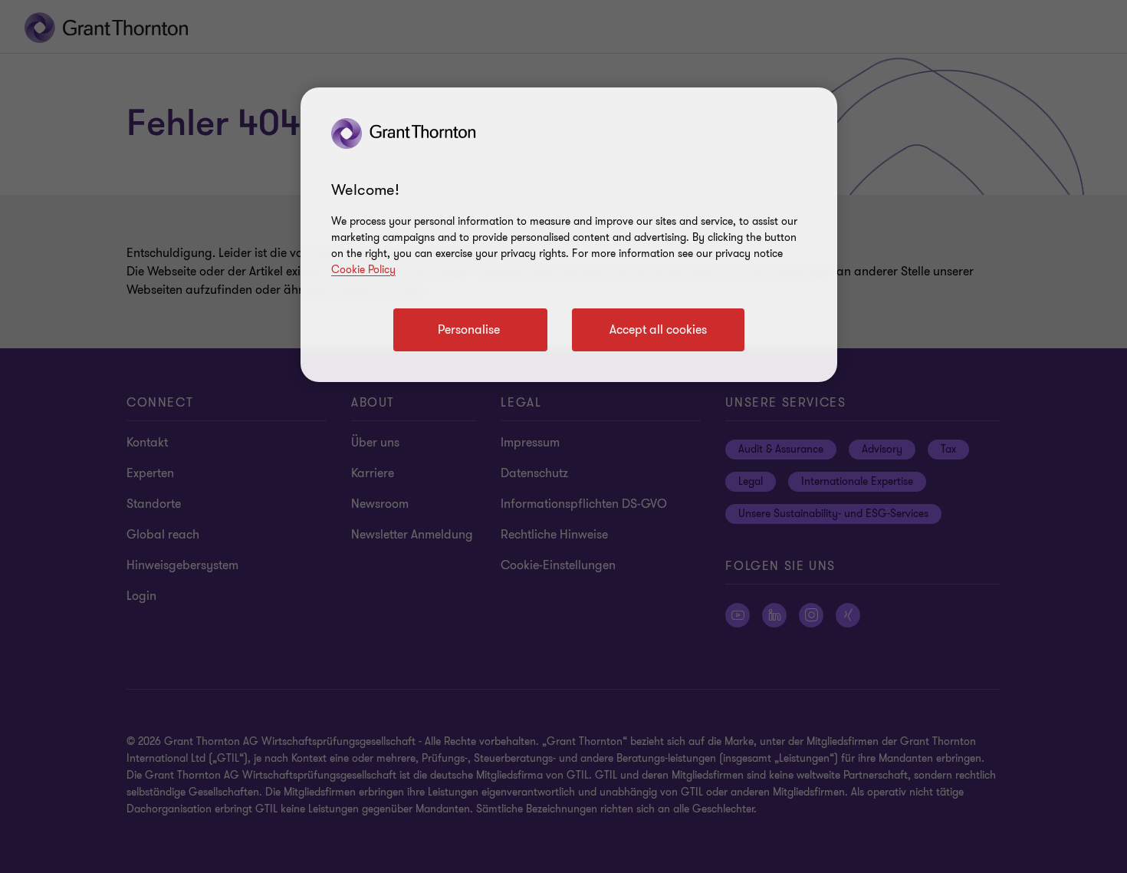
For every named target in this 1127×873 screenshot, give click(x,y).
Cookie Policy (363, 269)
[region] (569, 234)
